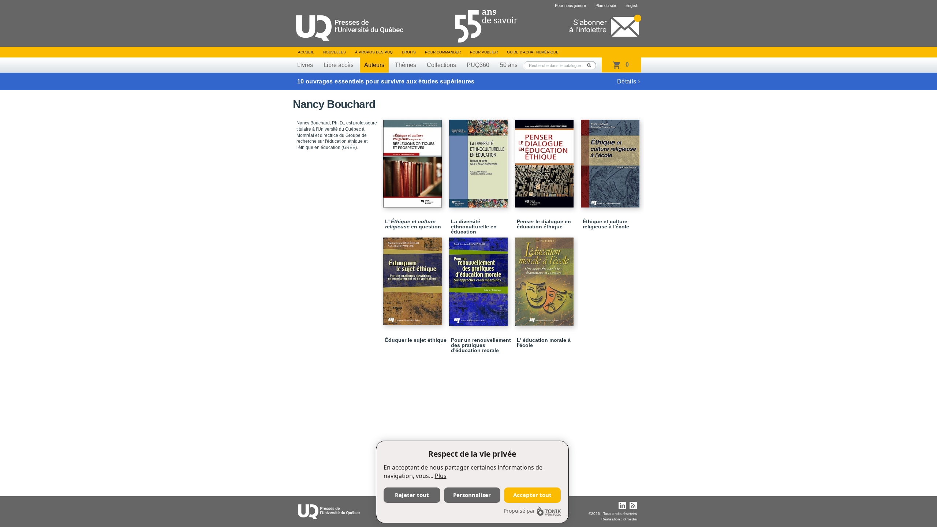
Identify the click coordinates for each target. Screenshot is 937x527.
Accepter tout (532, 494)
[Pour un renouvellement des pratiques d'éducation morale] (479, 278)
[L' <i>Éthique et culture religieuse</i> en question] (414, 160)
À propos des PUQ (374, 52)
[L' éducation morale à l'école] (545, 278)
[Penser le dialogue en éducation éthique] (545, 160)
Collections (441, 65)
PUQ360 (478, 65)
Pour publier (484, 52)
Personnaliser (472, 494)
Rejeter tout (412, 494)
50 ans (509, 65)
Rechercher (591, 65)
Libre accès (339, 65)
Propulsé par (519, 510)
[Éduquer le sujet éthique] (414, 278)
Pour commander (443, 52)
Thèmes (405, 65)
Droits (409, 52)
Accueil (306, 52)
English (632, 5)
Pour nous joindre (570, 5)
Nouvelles (334, 52)
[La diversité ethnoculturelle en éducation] (479, 160)
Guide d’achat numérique (533, 52)
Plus (441, 476)
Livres (305, 65)
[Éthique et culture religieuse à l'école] (611, 160)
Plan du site (606, 5)
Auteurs (374, 65)
